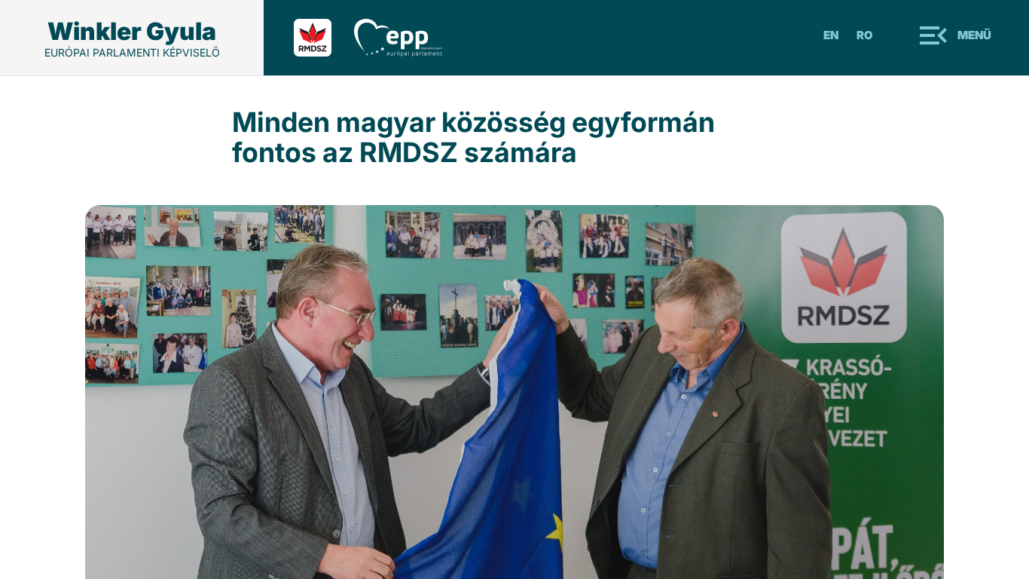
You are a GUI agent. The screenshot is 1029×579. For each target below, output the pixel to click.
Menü (974, 35)
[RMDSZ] (324, 38)
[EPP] (409, 38)
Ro (864, 35)
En (830, 35)
